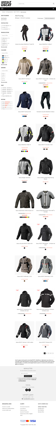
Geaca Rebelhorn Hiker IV (24, 144)
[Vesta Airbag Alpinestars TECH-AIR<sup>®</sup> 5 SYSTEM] (45, 199)
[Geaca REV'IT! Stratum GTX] (45, 331)
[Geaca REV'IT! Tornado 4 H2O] (45, 133)
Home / (4, 12)
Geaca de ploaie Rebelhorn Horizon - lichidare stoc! (45, 310)
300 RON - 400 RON (6, 89)
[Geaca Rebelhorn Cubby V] (45, 33)
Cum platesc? (23, 408)
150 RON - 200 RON (6, 88)
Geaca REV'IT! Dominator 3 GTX (45, 276)
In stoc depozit (5, 25)
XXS (3, 75)
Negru (5, 55)
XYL (3, 73)
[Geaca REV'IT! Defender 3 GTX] (24, 265)
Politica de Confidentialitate (8, 408)
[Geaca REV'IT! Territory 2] (24, 66)
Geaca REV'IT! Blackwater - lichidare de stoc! (45, 244)
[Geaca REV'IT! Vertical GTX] (24, 100)
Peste (3, 102)
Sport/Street (3, 19)
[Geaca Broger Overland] (24, 166)
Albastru (6, 57)
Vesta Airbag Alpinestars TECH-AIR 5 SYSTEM (45, 211)
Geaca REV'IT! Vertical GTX (24, 111)
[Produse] (2, 9)
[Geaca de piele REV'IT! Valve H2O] (24, 232)
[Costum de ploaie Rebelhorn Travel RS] (24, 33)
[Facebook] (26, 390)
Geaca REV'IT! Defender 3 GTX (24, 276)
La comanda (5, 29)
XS (3, 76)
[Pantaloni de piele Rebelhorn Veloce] (45, 100)
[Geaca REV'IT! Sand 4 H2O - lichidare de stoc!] (45, 66)
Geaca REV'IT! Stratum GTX (45, 342)
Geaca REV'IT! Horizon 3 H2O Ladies (24, 342)
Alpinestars (4, 38)
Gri (4, 62)
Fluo (5, 61)
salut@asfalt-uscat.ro (28, 399)
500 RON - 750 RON (6, 91)
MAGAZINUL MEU (6, 404)
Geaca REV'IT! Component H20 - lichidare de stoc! (24, 310)
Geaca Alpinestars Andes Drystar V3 (24, 210)
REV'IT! (3, 45)
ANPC (21, 415)
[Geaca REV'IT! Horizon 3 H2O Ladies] (24, 331)
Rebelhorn (4, 43)
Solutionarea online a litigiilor (26, 413)
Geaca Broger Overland (24, 177)
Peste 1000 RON (5, 96)
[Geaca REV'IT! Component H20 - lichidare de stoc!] (24, 298)
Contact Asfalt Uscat (6, 410)
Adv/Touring (3, 18)
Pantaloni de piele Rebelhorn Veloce (45, 111)
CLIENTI (22, 404)
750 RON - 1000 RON (6, 93)
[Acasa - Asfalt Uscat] (8, 3)
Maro (5, 59)
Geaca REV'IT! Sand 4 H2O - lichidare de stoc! (45, 79)
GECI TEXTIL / (17, 12)
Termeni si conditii (6, 406)
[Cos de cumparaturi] (53, 8)
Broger (3, 40)
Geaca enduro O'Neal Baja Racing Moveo (45, 178)
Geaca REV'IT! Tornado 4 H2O (45, 144)
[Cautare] (53, 3)
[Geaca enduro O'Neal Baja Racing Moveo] (45, 166)
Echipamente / (10, 12)
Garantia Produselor (24, 412)
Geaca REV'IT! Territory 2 (24, 78)
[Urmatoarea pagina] (53, 353)
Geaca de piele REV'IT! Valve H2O (25, 243)
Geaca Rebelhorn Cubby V (45, 44)
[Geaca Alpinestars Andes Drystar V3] (24, 199)
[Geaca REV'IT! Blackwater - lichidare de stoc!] (45, 232)
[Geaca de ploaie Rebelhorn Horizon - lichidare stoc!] (45, 298)
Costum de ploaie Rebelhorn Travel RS (24, 44)
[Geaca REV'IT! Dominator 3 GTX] (45, 265)
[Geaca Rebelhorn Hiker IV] (24, 133)
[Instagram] (29, 390)
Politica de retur (23, 410)
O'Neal (3, 41)
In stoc (3, 27)
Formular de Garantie (24, 406)
